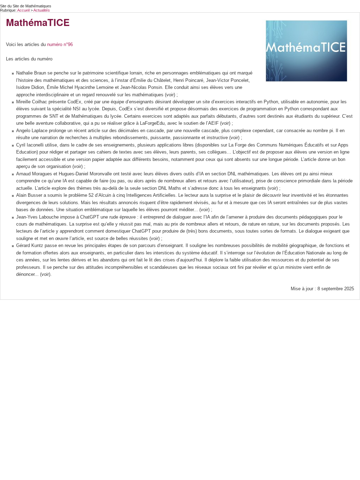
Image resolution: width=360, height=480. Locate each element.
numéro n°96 (60, 44)
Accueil (23, 10)
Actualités (41, 10)
